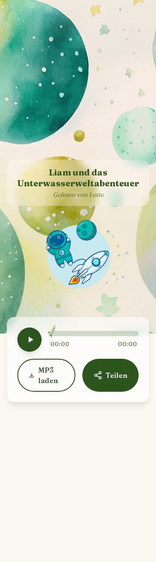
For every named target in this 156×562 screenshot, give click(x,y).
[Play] (29, 339)
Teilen (116, 375)
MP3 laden (48, 375)
